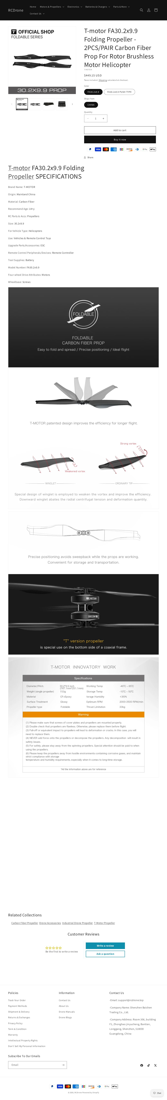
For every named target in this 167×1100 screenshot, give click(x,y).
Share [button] (90, 157)
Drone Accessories (50, 923)
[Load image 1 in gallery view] (22, 104)
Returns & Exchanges (19, 1017)
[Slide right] (72, 104)
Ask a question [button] (105, 954)
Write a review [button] (105, 945)
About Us (64, 1006)
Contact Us (64, 1000)
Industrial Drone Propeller (77, 923)
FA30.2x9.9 (93, 91)
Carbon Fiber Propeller (24, 923)
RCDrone (78, 1092)
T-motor (19, 167)
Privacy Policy (15, 1023)
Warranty (13, 1034)
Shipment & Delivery (18, 1011)
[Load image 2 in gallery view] (35, 104)
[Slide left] (11, 104)
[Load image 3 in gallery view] (48, 104)
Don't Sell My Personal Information (26, 1046)
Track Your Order (17, 1000)
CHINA (91, 104)
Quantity (88, 112)
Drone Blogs (65, 1017)
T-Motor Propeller (104, 923)
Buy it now (120, 139)
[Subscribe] (63, 1065)
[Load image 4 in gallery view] (62, 104)
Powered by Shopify (90, 1092)
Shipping (103, 80)
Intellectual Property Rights (23, 1040)
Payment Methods (17, 1006)
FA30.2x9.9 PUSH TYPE (119, 91)
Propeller (21, 176)
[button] (51, 6)
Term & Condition (17, 1029)
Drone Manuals (67, 1011)
